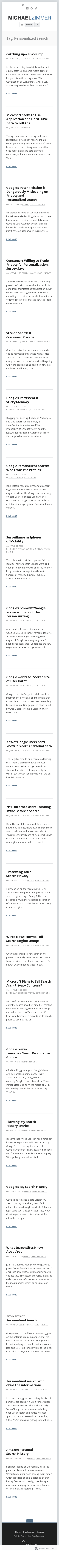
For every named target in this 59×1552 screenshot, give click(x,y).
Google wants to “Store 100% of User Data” (28, 679)
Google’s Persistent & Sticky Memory (22, 400)
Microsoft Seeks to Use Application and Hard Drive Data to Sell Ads (27, 119)
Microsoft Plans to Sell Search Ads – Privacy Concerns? (28, 983)
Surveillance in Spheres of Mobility (23, 539)
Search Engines (42, 58)
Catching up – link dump (24, 54)
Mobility (12, 549)
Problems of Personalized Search (21, 1318)
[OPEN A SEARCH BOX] (37, 25)
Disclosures (28, 1532)
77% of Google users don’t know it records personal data (29, 744)
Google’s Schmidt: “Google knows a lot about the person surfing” (25, 612)
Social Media (30, 477)
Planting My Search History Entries (21, 1123)
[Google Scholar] (32, 8)
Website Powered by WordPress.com (29, 1536)
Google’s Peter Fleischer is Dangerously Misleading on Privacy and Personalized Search (27, 193)
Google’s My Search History (26, 1186)
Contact (40, 1532)
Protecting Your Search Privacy (18, 874)
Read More (11, 93)
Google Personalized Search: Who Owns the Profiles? (27, 468)
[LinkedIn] (27, 8)
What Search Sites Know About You (24, 1249)
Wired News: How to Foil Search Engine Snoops (24, 938)
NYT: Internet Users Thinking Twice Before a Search (28, 808)
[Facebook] (23, 5)
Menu (29, 24)
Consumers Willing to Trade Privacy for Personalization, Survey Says (27, 264)
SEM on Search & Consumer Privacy (20, 335)
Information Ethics (17, 993)
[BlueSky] (36, 8)
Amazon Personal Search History (19, 1451)
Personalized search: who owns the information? (25, 1383)
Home (18, 1532)
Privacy (30, 58)
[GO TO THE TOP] (29, 1521)
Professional (23, 409)
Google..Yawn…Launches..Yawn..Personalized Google (28, 1053)
